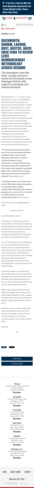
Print (4, 347)
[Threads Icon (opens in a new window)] (32, 25)
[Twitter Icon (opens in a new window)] (24, 25)
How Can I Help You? (16, 479)
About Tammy (15, 472)
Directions (17, 392)
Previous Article (17, 364)
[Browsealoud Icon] (17, 25)
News (2, 29)
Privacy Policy (23, 483)
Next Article (17, 359)
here (25, 202)
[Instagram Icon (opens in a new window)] (29, 25)
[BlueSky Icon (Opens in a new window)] (22, 25)
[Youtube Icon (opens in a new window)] (27, 25)
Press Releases (10, 29)
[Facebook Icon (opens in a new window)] (19, 25)
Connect (27, 472)
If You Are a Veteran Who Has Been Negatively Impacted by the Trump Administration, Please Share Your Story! (17, 7)
